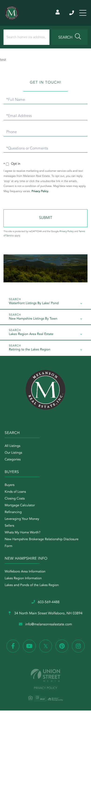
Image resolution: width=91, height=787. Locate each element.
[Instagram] (78, 646)
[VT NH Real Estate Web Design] (45, 675)
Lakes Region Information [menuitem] (23, 578)
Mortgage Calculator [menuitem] (20, 505)
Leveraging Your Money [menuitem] (22, 519)
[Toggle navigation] (82, 13)
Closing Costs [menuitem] (15, 498)
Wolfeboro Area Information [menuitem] (25, 571)
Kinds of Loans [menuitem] (15, 492)
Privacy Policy (40, 191)
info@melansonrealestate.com (48, 624)
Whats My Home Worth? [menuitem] (22, 532)
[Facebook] (13, 646)
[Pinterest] (62, 646)
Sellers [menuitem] (9, 526)
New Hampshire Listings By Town (33, 319)
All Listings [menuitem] (12, 446)
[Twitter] (45, 646)
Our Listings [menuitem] (13, 453)
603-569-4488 (72, 13)
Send (46, 218)
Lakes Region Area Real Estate (31, 334)
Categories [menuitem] (13, 459)
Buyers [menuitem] (9, 485)
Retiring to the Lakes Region (29, 349)
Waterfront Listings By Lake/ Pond (34, 303)
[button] (70, 37)
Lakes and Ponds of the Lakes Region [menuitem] (32, 585)
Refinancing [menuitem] (13, 512)
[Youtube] (29, 646)
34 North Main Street (48, 613)
